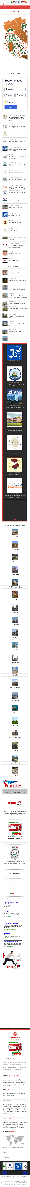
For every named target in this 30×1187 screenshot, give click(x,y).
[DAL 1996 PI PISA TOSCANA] (10, 1166)
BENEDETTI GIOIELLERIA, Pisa (17, 141)
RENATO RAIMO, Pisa (14, 253)
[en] (16, 1)
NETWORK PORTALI (21, 1181)
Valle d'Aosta (15, 763)
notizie (14, 286)
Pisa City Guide (9, 1104)
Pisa (15, 124)
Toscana (15, 725)
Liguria (15, 612)
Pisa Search (11, 1108)
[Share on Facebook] (9, 893)
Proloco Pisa (16, 1104)
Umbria (15, 750)
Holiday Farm (12, 1122)
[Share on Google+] (13, 893)
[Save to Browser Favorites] (20, 893)
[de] (22, 1)
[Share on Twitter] (18, 893)
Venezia (15, 1093)
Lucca (15, 162)
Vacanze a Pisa (13, 1111)
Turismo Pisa (24, 1106)
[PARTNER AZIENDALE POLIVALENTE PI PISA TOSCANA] (18, 1166)
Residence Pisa (12, 1109)
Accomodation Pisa (21, 1109)
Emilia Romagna (15, 687)
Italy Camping (15, 1126)
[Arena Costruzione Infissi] (14, 396)
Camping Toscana (6, 1126)
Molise (15, 637)
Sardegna (15, 700)
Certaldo (16, 154)
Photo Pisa (17, 1106)
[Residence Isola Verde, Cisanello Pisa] (14, 419)
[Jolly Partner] (14, 352)
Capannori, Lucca (18, 185)
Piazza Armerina (16, 147)
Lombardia (15, 625)
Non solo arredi (21, 1127)
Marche (15, 650)
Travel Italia (9, 1124)
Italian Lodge (19, 1122)
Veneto (15, 775)
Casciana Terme (18, 177)
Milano (24, 1093)
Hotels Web (5, 1122)
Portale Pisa (5, 1106)
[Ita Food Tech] (14, 442)
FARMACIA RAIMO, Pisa (14, 134)
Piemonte (15, 662)
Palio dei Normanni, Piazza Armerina (17, 273)
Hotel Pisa (23, 1108)
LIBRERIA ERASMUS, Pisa (15, 222)
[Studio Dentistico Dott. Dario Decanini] (14, 485)
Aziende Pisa (12, 1106)
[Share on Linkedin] (14, 893)
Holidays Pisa (5, 1111)
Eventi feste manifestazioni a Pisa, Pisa (17, 280)
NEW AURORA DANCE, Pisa (15, 172)
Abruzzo (15, 537)
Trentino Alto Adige (15, 738)
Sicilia (15, 713)
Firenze (11, 1093)
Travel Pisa (5, 1108)
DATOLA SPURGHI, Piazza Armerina (17, 200)
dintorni (14, 293)
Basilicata (15, 549)
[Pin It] (16, 893)
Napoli (4, 1095)
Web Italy (22, 1124)
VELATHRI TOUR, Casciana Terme (17, 179)
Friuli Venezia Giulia (15, 587)
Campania (15, 574)
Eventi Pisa (22, 1104)
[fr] (19, 1)
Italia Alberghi (16, 1124)
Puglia (15, 675)
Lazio (15, 599)
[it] (12, 1)
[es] (26, 1)
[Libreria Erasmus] (14, 464)
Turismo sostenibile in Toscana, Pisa (17, 339)
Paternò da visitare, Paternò (15, 331)
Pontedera (16, 205)
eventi (13, 271)
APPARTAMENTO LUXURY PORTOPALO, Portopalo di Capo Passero (16, 119)
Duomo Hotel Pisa (9, 1113)
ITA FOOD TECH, (13, 230)
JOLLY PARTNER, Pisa (14, 215)
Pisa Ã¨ (18, 1111)
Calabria (15, 562)
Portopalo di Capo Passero (19, 115)
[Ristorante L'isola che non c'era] (14, 373)
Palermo (20, 1093)
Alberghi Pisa (5, 1109)
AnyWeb (4, 1176)
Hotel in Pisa (17, 1108)
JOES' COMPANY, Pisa (14, 260)
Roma (7, 1093)
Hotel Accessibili (13, 1127)
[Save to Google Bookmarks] (11, 893)
